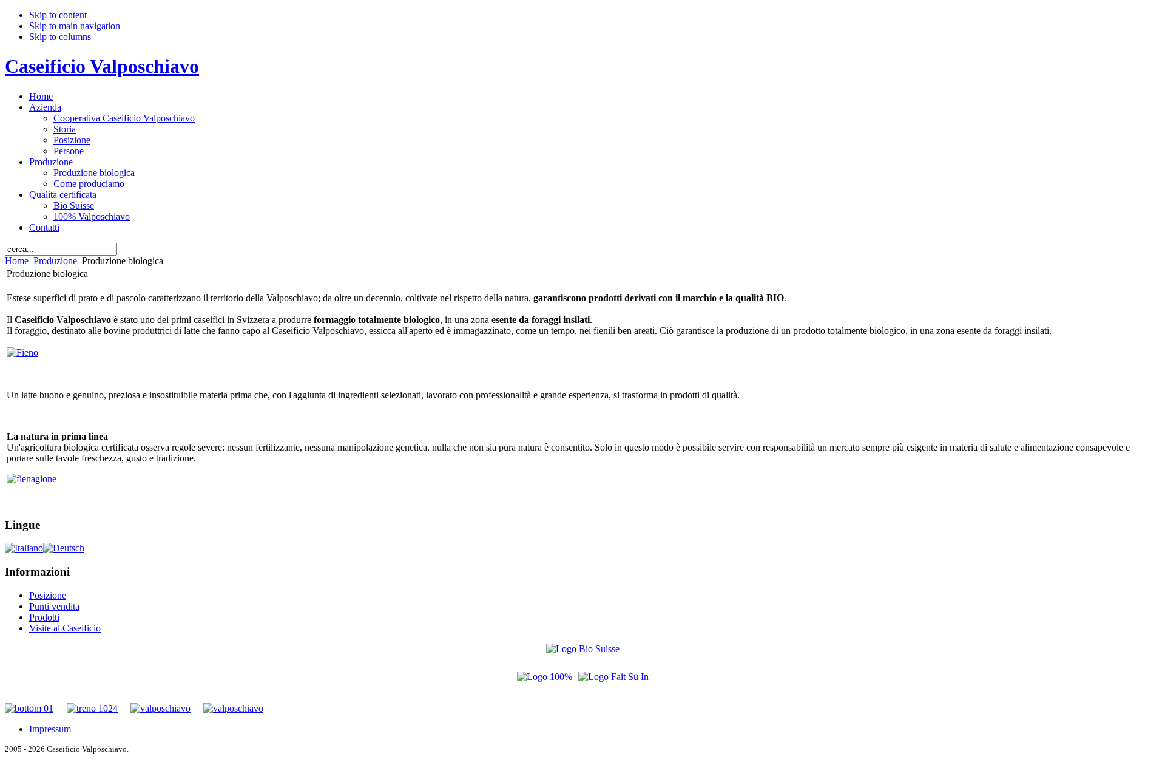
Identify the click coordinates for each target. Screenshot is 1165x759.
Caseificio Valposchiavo (102, 66)
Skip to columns (60, 37)
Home (17, 261)
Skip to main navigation (74, 26)
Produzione (55, 261)
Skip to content (58, 15)
